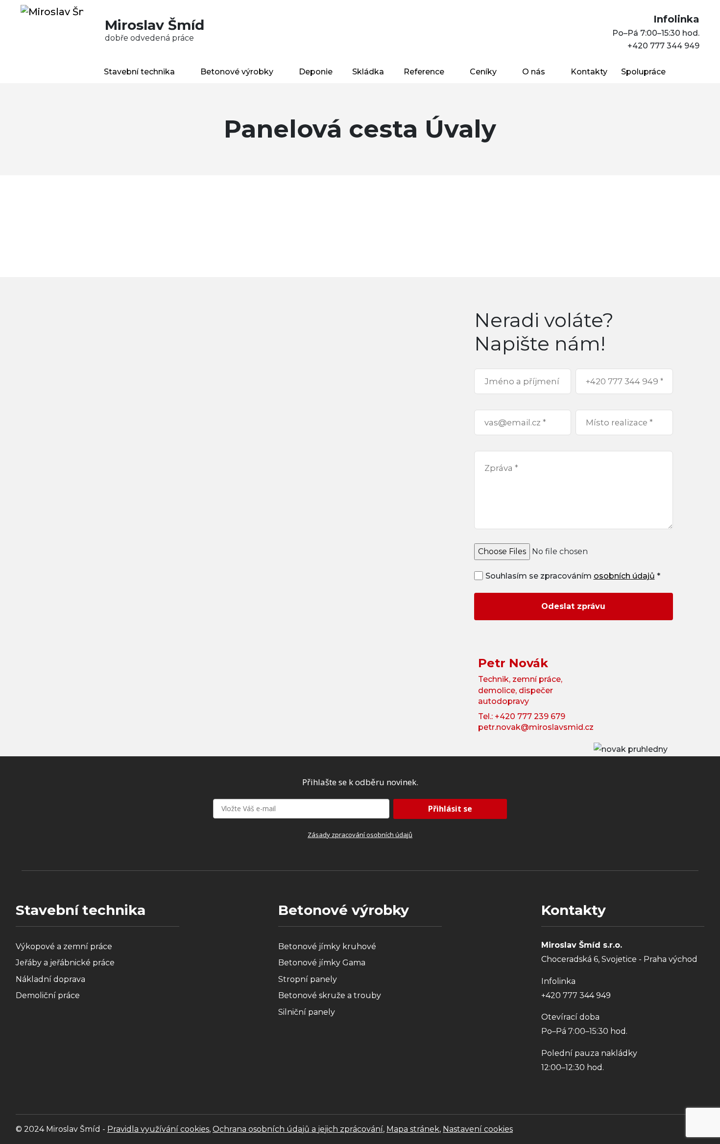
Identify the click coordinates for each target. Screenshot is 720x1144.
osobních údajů (624, 576)
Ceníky (483, 71)
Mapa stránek (412, 1129)
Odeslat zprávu (573, 606)
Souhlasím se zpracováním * (572, 576)
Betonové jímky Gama (321, 962)
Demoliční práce (48, 995)
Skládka (368, 71)
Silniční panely (306, 1012)
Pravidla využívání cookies (158, 1129)
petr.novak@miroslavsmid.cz (536, 727)
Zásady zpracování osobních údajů (360, 834)
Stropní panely (307, 979)
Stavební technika (139, 71)
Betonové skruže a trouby (329, 995)
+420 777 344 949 (663, 45)
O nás (533, 71)
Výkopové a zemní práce (64, 946)
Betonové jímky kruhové (327, 946)
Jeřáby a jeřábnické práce (65, 962)
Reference (424, 71)
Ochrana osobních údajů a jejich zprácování (298, 1129)
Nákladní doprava (50, 979)
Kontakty (589, 71)
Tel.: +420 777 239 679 (521, 716)
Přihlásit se (450, 808)
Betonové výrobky (236, 71)
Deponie (316, 71)
